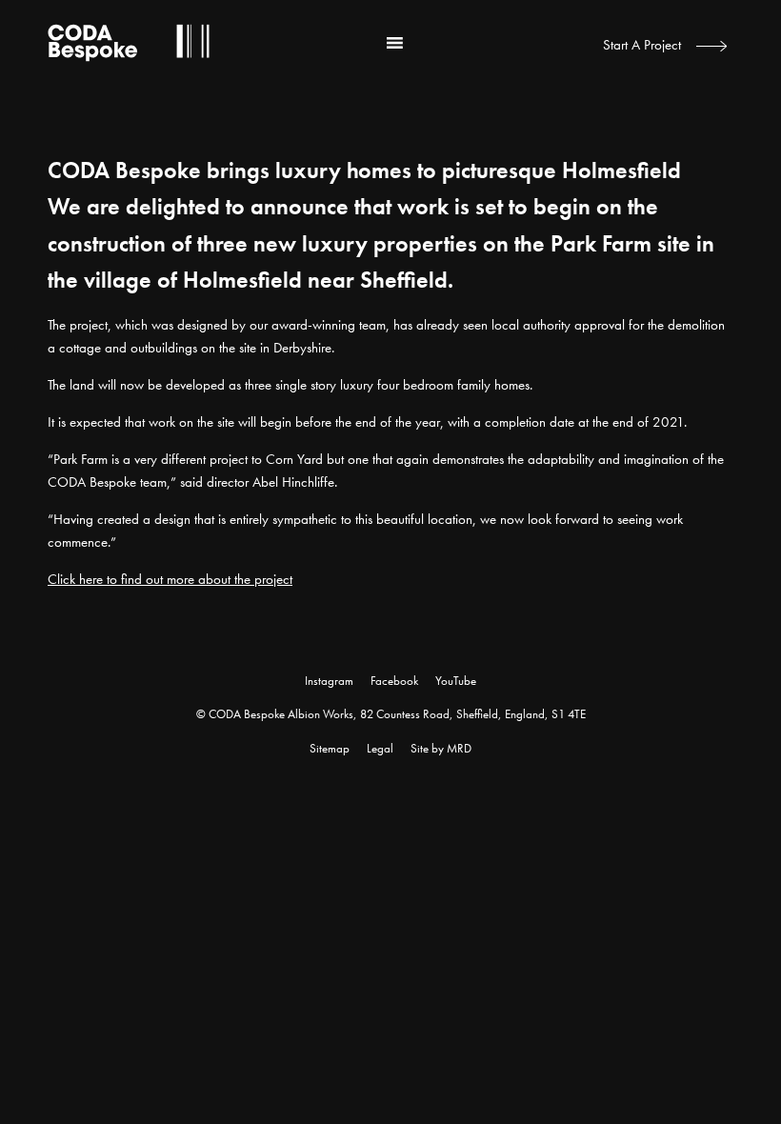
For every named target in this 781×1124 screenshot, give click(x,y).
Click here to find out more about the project (170, 579)
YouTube (455, 680)
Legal (380, 748)
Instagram (329, 680)
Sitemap (330, 748)
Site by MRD (441, 748)
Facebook (394, 680)
